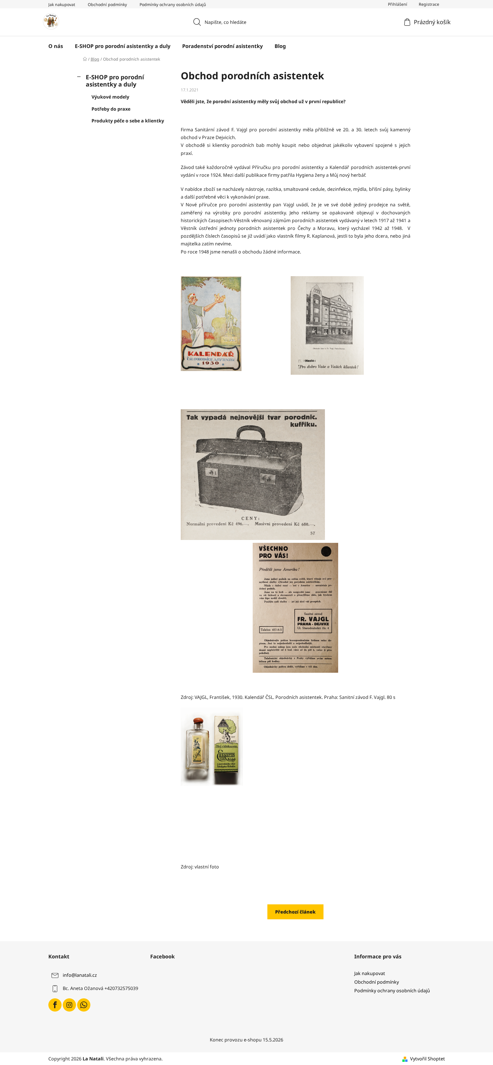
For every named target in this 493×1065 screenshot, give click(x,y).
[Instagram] (69, 1005)
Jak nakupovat (61, 4)
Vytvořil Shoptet (427, 1059)
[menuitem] (56, 46)
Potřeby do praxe (111, 109)
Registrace (429, 4)
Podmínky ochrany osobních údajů (173, 4)
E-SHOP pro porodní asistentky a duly (115, 80)
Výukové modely (110, 97)
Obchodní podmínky (107, 4)
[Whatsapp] (83, 1005)
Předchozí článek (295, 912)
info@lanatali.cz (80, 975)
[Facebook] (55, 1005)
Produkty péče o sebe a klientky (128, 121)
